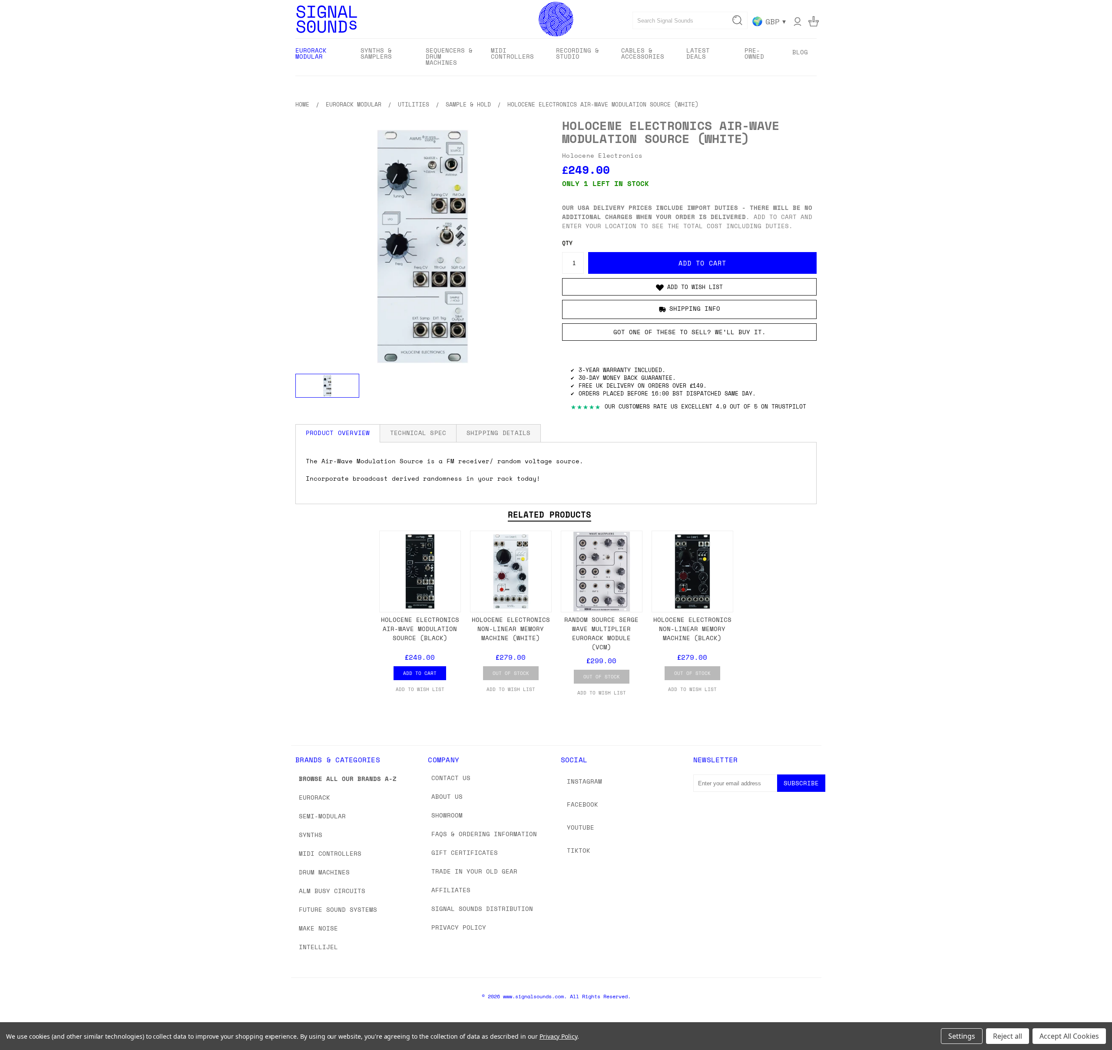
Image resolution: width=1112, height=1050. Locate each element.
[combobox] (690, 20)
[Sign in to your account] (797, 21)
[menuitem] (320, 56)
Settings (961, 1036)
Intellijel (318, 946)
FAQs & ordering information (484, 833)
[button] (689, 287)
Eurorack (314, 797)
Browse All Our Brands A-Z (348, 778)
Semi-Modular (322, 816)
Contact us (450, 777)
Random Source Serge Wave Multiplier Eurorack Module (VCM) (601, 633)
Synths (310, 834)
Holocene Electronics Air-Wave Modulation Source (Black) (420, 628)
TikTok (578, 850)
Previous (1089, 1022)
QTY (567, 243)
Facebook (582, 804)
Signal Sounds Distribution (482, 908)
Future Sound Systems (338, 909)
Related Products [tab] (549, 514)
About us (447, 796)
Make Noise (318, 928)
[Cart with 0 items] (813, 21)
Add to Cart (420, 673)
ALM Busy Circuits (332, 890)
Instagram (584, 781)
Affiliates (450, 889)
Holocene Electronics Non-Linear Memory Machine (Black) (692, 628)
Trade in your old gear (474, 871)
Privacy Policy (458, 927)
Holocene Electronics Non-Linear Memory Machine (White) (511, 628)
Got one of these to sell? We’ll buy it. (689, 331)
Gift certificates (464, 852)
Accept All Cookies (1069, 1036)
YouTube (580, 827)
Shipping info (694, 308)
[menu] (556, 57)
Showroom (447, 815)
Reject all (1007, 1036)
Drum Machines (324, 872)
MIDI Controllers (330, 853)
